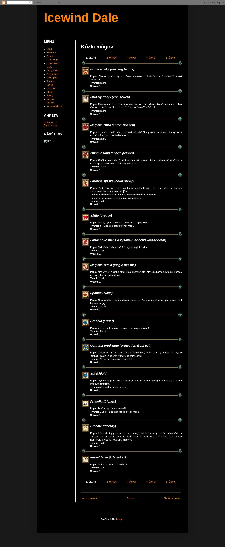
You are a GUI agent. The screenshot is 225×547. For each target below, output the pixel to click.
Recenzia (51, 52)
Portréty (50, 81)
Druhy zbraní (53, 70)
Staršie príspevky (172, 498)
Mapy (49, 67)
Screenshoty (53, 74)
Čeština (50, 99)
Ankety (50, 95)
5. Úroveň (171, 57)
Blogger (120, 519)
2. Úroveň (111, 57)
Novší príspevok (89, 498)
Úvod (49, 49)
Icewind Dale (81, 17)
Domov (130, 498)
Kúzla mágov (53, 60)
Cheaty (50, 92)
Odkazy (50, 103)
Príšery (50, 56)
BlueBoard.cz (50, 122)
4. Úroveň (151, 57)
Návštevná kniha (55, 106)
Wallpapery (52, 77)
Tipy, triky (51, 88)
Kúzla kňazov (53, 63)
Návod (50, 85)
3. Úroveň (131, 57)
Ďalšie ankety (50, 125)
